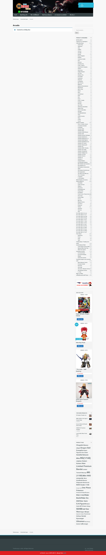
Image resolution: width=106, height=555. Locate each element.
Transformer (87, 514)
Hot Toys (80, 73)
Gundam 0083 (81, 130)
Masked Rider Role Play (83, 248)
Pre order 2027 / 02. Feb (81, 226)
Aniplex (79, 49)
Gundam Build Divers (82, 137)
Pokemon (80, 205)
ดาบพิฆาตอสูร (83, 524)
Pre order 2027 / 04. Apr (81, 229)
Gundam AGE (81, 133)
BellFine (79, 57)
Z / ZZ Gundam (81, 178)
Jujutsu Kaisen (81, 461)
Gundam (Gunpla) (80, 122)
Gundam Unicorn (81, 156)
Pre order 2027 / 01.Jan (81, 224)
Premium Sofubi (81, 264)
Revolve (79, 103)
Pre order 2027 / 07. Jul (81, 232)
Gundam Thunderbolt (82, 151)
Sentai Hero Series (82, 257)
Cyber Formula (81, 184)
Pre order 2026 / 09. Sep (81, 218)
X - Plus (79, 272)
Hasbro (79, 68)
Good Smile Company (82, 67)
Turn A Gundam (81, 175)
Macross (80, 200)
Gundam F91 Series (82, 143)
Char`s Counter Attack (83, 124)
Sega (79, 238)
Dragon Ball (80, 191)
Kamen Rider (81, 197)
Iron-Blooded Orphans (83, 162)
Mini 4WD (87, 475)
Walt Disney (87, 521)
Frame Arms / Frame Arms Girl (84, 194)
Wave (79, 118)
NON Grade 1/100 (82, 485)
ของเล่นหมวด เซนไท (80, 251)
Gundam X (80, 159)
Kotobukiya (80, 81)
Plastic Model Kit (80, 181)
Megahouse (80, 87)
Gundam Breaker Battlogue (84, 135)
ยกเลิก (64, 553)
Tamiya (79, 206)
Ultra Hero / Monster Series (84, 268)
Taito (79, 240)
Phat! (79, 95)
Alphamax (80, 46)
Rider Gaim (83, 501)
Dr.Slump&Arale (81, 189)
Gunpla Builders (81, 160)
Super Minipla (84, 512)
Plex (79, 97)
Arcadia (79, 52)
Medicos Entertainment (83, 86)
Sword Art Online (80, 514)
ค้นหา (77, 32)
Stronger (80, 111)
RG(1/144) (80, 495)
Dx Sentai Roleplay (82, 254)
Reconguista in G (81, 165)
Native (79, 91)
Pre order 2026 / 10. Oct (81, 219)
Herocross (80, 70)
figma (85, 450)
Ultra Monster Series (82, 270)
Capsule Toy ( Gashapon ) (82, 41)
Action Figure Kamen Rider (84, 246)
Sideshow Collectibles (83, 106)
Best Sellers (79, 292)
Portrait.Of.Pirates (80, 492)
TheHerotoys (16, 19)
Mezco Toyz (80, 89)
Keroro (79, 199)
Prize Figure (79, 233)
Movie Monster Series (82, 262)
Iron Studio (80, 76)
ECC (79, 60)
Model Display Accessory (82, 180)
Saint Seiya (86, 506)
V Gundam (80, 176)
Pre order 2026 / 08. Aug (81, 216)
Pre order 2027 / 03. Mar (81, 227)
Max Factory (80, 83)
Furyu (79, 237)
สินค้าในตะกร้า (23, 15)
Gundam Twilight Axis (82, 152)
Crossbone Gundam (82, 125)
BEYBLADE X (79, 40)
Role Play (80, 265)
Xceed (79, 121)
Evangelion (80, 192)
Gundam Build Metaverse (83, 141)
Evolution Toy (81, 63)
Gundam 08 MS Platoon (83, 132)
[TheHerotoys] (22, 6)
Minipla (79, 256)
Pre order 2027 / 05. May (81, 230)
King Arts (80, 79)
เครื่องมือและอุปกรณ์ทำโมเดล (82, 275)
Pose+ (79, 98)
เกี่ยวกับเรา (72, 15)
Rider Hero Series (82, 249)
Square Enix (80, 108)
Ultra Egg (80, 267)
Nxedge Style (79, 488)
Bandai (79, 54)
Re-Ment (80, 102)
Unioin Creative (81, 116)
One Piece (80, 203)
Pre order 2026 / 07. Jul (81, 214)
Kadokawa (80, 78)
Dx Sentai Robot (81, 253)
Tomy (79, 114)
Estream (80, 62)
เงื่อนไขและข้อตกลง (47, 15)
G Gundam (80, 127)
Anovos (79, 51)
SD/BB (79, 508)
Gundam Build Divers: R (83, 138)
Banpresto (80, 235)
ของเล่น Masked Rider (81, 245)
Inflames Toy (80, 75)
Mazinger (84, 472)
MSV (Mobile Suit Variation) (84, 164)
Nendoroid (86, 482)
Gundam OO (80, 146)
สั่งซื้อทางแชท (80, 319)
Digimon (79, 186)
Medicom (80, 84)
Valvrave (80, 210)
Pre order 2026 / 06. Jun (81, 213)
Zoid (79, 211)
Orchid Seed (80, 94)
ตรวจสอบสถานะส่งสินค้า (61, 15)
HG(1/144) (85, 458)
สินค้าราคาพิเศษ (79, 273)
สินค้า (15, 15)
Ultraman (80, 208)
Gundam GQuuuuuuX (82, 145)
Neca (79, 92)
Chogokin (79, 445)
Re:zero (87, 492)
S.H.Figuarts (81, 503)
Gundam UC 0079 (82, 154)
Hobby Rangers (81, 71)
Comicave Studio (81, 59)
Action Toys (80, 44)
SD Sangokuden (81, 172)
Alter (79, 48)
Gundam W (80, 157)
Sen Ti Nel (80, 105)
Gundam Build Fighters (83, 140)
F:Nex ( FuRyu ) (81, 65)
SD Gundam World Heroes (83, 170)
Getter (86, 452)
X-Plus (79, 119)
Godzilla (79, 455)
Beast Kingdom (81, 56)
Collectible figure (24, 19)
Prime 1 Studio (81, 100)
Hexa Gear (80, 195)
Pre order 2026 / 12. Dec (81, 222)
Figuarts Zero (80, 452)
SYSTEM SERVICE (82, 113)
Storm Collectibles (82, 110)
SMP (84, 509)
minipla (78, 478)
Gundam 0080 (81, 129)
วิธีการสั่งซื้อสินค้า (34, 15)
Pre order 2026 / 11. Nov (81, 221)
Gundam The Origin (82, 149)
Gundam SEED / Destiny (83, 148)
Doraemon (80, 187)
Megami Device (81, 202)
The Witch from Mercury (83, 173)
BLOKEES (80, 183)
